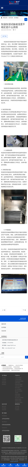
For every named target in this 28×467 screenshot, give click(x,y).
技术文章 (11, 17)
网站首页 (5, 17)
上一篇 (3, 310)
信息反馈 (3, 330)
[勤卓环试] (14, 2)
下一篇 (24, 310)
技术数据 (16, 17)
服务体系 (3, 324)
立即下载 (4, 36)
